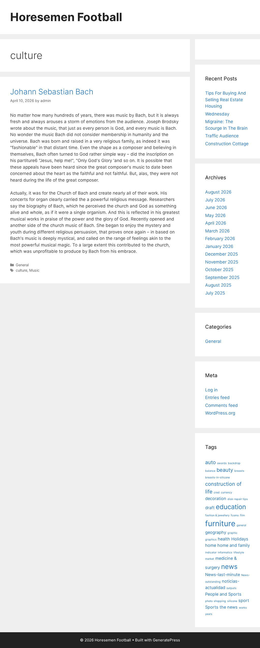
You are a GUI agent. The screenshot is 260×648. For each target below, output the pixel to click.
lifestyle (239, 552)
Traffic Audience (222, 135)
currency (226, 492)
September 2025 (222, 277)
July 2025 (215, 293)
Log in (211, 389)
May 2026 (215, 215)
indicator (211, 552)
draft (210, 507)
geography (215, 532)
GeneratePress (166, 640)
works (243, 607)
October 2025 (219, 269)
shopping (220, 601)
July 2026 (215, 199)
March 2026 (217, 230)
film (242, 515)
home (210, 545)
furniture (220, 523)
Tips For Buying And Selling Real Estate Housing (225, 100)
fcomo (235, 515)
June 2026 (216, 207)
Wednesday (217, 113)
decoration (215, 498)
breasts (239, 471)
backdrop (234, 463)
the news (229, 607)
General (22, 265)
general (241, 525)
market (209, 559)
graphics (211, 539)
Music (34, 270)
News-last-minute (222, 574)
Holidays (239, 538)
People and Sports (223, 594)
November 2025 (221, 261)
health (224, 538)
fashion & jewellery (217, 515)
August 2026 (218, 192)
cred (217, 492)
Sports (211, 607)
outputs (231, 588)
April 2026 (215, 223)
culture (21, 270)
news (229, 566)
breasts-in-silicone (217, 477)
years (208, 614)
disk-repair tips (238, 499)
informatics (225, 552)
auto (210, 462)
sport (243, 600)
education (231, 507)
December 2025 (221, 254)
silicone (232, 601)
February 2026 (220, 238)
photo (209, 601)
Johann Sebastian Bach (51, 91)
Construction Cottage (227, 143)
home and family (233, 545)
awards (222, 463)
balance (210, 471)
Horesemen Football (66, 17)
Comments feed (221, 405)
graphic (232, 533)
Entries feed (217, 397)
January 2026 (219, 246)
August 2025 (218, 285)
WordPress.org (220, 413)
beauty (225, 470)
